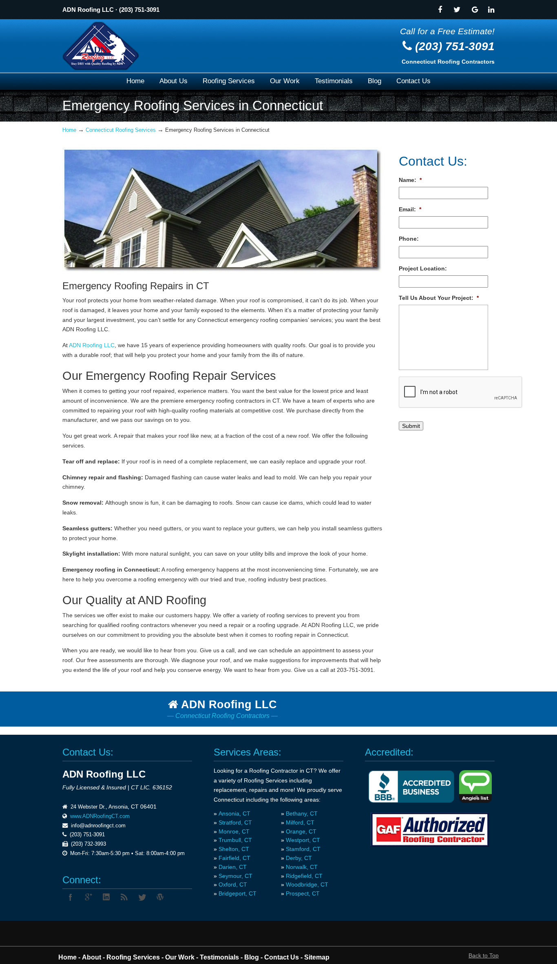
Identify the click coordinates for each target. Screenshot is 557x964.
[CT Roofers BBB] (411, 801)
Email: (410, 209)
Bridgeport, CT (237, 893)
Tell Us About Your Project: (439, 298)
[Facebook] (440, 10)
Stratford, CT (235, 822)
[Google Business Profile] (475, 10)
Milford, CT (300, 822)
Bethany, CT (302, 813)
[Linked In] (491, 10)
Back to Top (484, 955)
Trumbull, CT (235, 840)
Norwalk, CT (302, 867)
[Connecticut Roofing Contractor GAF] (430, 830)
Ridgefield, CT (304, 876)
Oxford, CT (233, 884)
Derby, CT (299, 858)
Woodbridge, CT (307, 884)
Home (69, 130)
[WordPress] (160, 897)
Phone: (409, 238)
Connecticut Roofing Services (121, 130)
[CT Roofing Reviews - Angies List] (475, 801)
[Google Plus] (88, 897)
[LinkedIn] (106, 897)
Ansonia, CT (234, 813)
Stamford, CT (303, 849)
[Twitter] (456, 10)
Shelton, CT (234, 849)
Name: (410, 180)
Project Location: (423, 268)
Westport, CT (303, 840)
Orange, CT (301, 831)
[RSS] (124, 897)
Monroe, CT (234, 831)
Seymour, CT (235, 876)
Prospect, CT (303, 893)
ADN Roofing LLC (88, 10)
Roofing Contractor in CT (281, 770)
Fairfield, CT (234, 858)
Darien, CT (233, 867)
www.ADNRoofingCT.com (100, 816)
